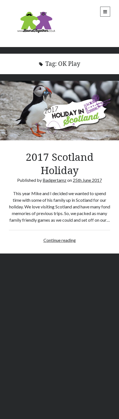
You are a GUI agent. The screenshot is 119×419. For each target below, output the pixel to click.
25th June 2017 (87, 180)
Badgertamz (54, 180)
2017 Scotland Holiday (59, 110)
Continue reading (59, 240)
